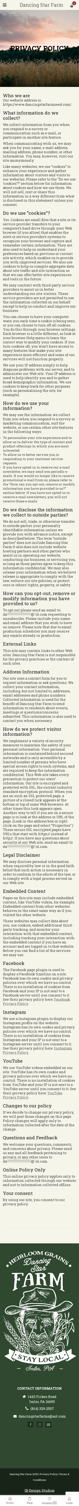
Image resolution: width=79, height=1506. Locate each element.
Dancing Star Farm (41, 5)
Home (10, 1502)
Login (69, 1502)
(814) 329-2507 (42, 1408)
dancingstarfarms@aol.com (42, 1416)
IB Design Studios (39, 1490)
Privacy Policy (48, 1474)
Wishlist (49, 1502)
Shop (30, 1502)
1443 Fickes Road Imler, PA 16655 (42, 1399)
